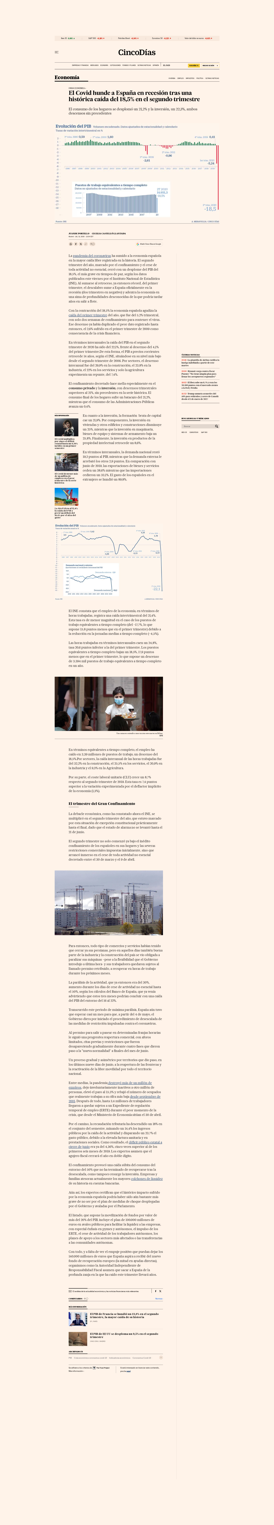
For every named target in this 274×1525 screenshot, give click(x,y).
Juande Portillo (79, 233)
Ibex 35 (64, 38)
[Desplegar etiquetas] (161, 1357)
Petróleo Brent (124, 38)
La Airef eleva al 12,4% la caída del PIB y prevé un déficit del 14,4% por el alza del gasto (66, 513)
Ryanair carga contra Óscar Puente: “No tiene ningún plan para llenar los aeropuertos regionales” (199, 374)
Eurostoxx (194, 432)
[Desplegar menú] (57, 52)
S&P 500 (92, 38)
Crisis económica (77, 88)
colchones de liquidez (147, 1179)
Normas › (159, 1299)
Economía (104, 65)
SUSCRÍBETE (194, 66)
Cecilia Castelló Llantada (109, 233)
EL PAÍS (165, 64)
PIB (70, 1358)
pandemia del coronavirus (92, 256)
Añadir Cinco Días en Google (150, 244)
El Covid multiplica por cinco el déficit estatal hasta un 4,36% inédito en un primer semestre (66, 443)
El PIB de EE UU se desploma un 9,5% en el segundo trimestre (124, 1336)
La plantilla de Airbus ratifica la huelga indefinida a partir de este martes (200, 363)
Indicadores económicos (119, 1358)
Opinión (156, 65)
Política (200, 78)
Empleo (181, 78)
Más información (76, 1371)
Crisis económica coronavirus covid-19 (90, 1358)
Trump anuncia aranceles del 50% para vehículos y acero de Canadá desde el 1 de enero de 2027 (200, 396)
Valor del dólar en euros (194, 38)
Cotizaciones (115, 65)
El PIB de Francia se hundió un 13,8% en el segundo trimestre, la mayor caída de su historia (124, 1316)
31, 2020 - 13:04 (84, 237)
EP (91, 1321)
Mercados (94, 65)
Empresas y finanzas (80, 65)
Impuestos (190, 78)
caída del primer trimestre (88, 315)
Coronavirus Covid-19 (142, 1358)
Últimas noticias (144, 65)
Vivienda (172, 78)
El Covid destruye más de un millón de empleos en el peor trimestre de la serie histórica (66, 478)
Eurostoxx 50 (157, 38)
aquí (129, 1371)
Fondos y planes (129, 65)
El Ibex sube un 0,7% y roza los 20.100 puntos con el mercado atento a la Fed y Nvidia (200, 385)
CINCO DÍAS (94, 1341)
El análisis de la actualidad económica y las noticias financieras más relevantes (106, 1291)
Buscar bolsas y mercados (195, 418)
